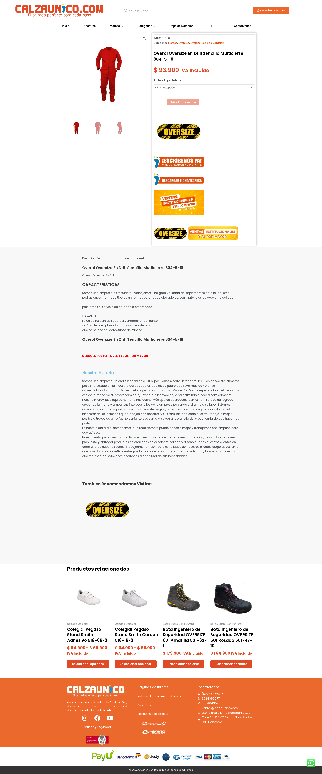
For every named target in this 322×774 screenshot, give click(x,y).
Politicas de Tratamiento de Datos (160, 696)
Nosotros (89, 26)
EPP (213, 26)
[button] (144, 39)
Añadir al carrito (183, 102)
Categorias (144, 26)
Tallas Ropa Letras (167, 80)
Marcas (115, 26)
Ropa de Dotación (181, 26)
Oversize (195, 43)
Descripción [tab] (91, 258)
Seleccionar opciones (88, 664)
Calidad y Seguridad (97, 727)
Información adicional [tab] (127, 258)
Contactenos (242, 26)
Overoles (183, 43)
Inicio (65, 26)
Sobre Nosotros (148, 705)
